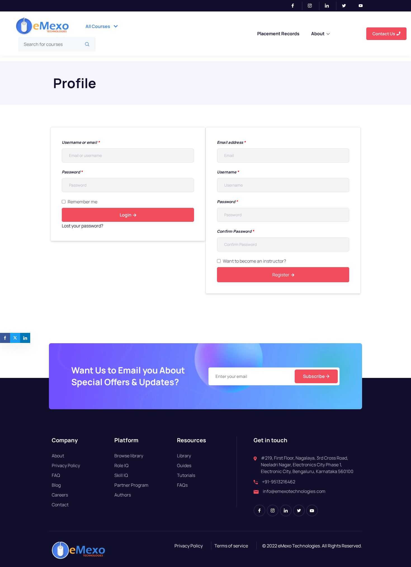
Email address (231, 142)
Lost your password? (82, 226)
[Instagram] (312, 6)
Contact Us (383, 34)
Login (125, 215)
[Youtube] (363, 6)
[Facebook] (295, 6)
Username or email (81, 142)
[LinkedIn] (329, 6)
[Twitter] (346, 6)
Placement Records (278, 33)
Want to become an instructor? (254, 261)
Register (280, 275)
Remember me (82, 202)
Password (72, 172)
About (318, 33)
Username (228, 172)
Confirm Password (235, 231)
